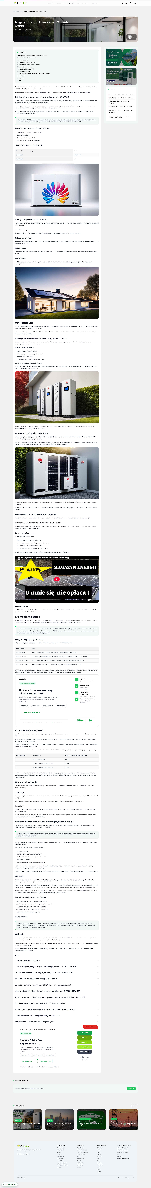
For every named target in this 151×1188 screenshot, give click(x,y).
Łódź (98, 1158)
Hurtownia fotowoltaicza (123, 1158)
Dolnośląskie (60, 1158)
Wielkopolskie (80, 1158)
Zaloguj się (131, 1088)
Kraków (99, 1154)
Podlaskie (59, 1167)
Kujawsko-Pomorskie (62, 1163)
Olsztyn (99, 1171)
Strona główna (51, 3)
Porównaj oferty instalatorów (31, 712)
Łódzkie (59, 1152)
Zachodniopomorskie (62, 1165)
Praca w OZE (120, 1156)
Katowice (99, 1163)
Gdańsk (99, 1150)
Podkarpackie (60, 1150)
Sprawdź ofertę (27, 1061)
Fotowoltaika (60, 3)
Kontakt (98, 3)
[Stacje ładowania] (135, 3)
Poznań (99, 1152)
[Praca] (130, 3)
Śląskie (78, 1156)
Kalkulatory (85, 3)
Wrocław (99, 1160)
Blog (93, 3)
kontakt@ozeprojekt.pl (23, 1154)
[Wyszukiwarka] (122, 3)
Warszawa (99, 1148)
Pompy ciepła (70, 3)
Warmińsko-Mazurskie (62, 1160)
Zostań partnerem (45, 1061)
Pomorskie (59, 1154)
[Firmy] (126, 3)
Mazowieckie (60, 1156)
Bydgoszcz (99, 1165)
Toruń (98, 1167)
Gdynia (98, 1169)
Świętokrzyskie (61, 1148)
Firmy (79, 3)
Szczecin (99, 1156)
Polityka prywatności (129, 1178)
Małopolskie (80, 1165)
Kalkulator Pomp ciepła (122, 1150)
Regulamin (120, 1178)
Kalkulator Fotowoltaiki (122, 1148)
